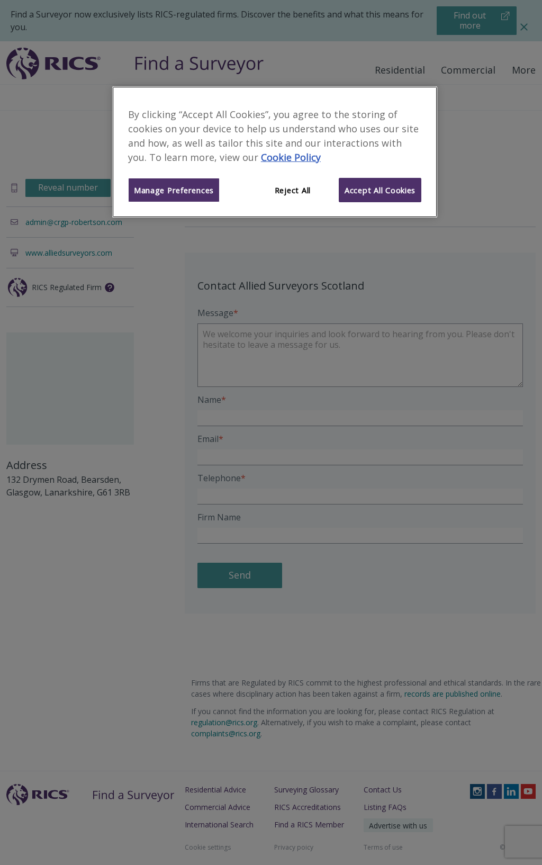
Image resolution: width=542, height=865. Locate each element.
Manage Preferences (174, 190)
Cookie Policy (291, 157)
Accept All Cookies (380, 190)
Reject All (293, 190)
